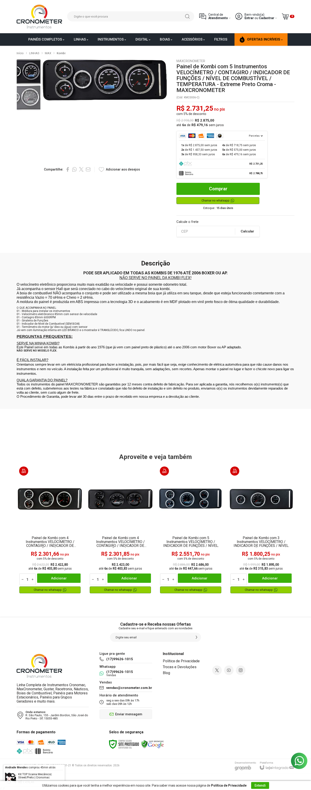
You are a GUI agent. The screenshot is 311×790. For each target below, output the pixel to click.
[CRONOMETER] (39, 16)
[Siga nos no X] (217, 670)
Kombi (61, 53)
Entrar (249, 18)
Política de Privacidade (181, 661)
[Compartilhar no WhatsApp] (74, 169)
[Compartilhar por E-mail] (88, 169)
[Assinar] (196, 637)
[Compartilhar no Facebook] (67, 169)
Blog (166, 673)
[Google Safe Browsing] (152, 744)
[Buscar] (187, 16)
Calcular (247, 231)
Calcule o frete (187, 222)
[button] (29, 71)
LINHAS (34, 53)
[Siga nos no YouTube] (229, 670)
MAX (48, 53)
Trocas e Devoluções (179, 667)
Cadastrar (266, 18)
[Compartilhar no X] (81, 169)
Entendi (260, 785)
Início (20, 53)
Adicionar (59, 578)
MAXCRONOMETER (190, 61)
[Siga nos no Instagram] (240, 670)
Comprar (218, 188)
